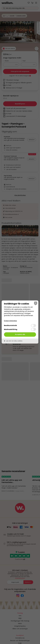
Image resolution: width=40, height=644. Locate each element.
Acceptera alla (20, 334)
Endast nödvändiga (10, 321)
